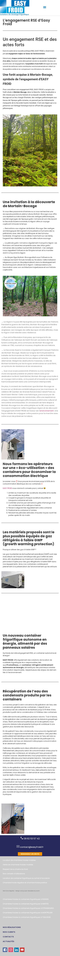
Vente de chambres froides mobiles (18, 864)
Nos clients (9, 932)
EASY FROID (7, 488)
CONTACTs (8, 936)
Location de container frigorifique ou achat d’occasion (26, 878)
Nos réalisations (12, 927)
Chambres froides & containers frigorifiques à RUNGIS (26, 899)
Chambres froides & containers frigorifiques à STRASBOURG (28, 908)
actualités (8, 941)
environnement (47, 410)
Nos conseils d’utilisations (14, 873)
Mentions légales (8, 891)
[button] (44, 7)
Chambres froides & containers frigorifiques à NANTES (26, 904)
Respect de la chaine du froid (15, 869)
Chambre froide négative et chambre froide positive (25, 882)
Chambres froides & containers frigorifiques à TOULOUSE (27, 917)
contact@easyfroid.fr (31, 847)
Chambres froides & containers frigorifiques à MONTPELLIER (27, 912)
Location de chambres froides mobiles (19, 860)
